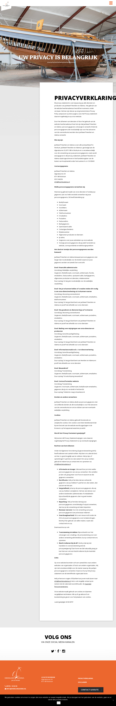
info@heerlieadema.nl (62, 182)
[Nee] (113, 700)
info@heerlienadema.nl (62, 581)
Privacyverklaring (85, 678)
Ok (59, 703)
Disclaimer (82, 682)
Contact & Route (89, 690)
